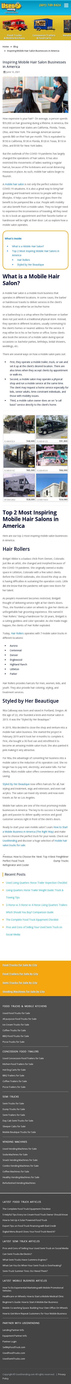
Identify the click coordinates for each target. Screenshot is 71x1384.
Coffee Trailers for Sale (15, 1081)
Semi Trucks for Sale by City (20, 982)
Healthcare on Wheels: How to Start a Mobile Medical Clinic (33, 1296)
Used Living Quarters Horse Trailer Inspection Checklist (36, 882)
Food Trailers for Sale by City (20, 973)
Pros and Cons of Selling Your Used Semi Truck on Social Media (34, 930)
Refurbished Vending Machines (19, 1182)
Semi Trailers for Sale (14, 1114)
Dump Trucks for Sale (14, 1109)
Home (6, 46)
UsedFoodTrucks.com (14, 1352)
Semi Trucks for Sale (13, 1103)
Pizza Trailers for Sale (14, 1086)
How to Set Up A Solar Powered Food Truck (25, 1220)
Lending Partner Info (13, 1330)
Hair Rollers (23, 259)
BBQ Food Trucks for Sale (16, 1036)
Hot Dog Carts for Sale (14, 1069)
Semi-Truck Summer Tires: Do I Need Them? (25, 1271)
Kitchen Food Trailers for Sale (18, 1064)
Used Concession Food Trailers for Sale (23, 1058)
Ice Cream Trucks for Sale (16, 1024)
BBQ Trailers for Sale (13, 1075)
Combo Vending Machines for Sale (21, 1165)
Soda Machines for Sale (15, 1154)
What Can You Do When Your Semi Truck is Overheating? (32, 1265)
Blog (15, 46)
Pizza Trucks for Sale (13, 1041)
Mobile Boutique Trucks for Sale (19, 1132)
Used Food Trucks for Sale (16, 1013)
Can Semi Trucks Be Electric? (17, 1254)
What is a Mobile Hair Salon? (28, 246)
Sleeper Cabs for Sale (14, 1126)
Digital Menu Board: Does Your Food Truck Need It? (29, 1231)
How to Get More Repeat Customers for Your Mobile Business (35, 1313)
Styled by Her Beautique (30, 264)
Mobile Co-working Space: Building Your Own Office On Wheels (35, 1307)
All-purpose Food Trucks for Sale (20, 1018)
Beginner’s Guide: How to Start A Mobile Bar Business (30, 1302)
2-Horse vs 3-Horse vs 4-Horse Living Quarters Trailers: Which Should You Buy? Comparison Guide (37, 908)
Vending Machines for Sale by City (24, 991)
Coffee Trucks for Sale (14, 1030)
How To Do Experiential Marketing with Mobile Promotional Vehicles (33, 1289)
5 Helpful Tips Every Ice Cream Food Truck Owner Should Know (35, 1214)
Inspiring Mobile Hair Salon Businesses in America (33, 50)
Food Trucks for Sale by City (20, 965)
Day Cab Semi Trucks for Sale (18, 1120)
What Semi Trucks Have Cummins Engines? (25, 1259)
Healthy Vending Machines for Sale (21, 1177)
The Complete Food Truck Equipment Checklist (32, 919)
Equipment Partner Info (15, 1335)
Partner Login (10, 1341)
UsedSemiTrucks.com (14, 1358)
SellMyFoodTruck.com (14, 1347)
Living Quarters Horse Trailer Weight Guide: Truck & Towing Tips (35, 893)
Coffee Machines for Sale (16, 1171)
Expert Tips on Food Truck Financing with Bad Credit (29, 1225)
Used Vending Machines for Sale (20, 1148)
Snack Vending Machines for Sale (20, 1160)
